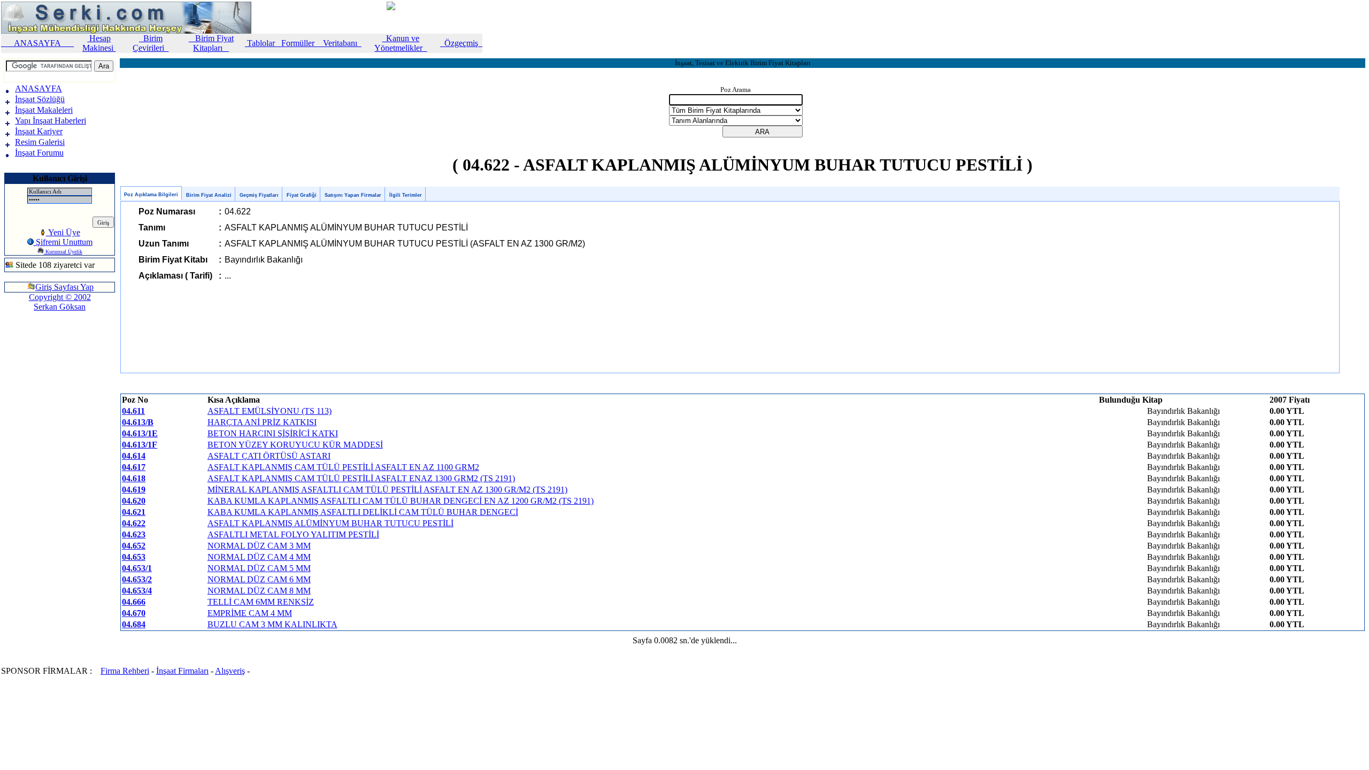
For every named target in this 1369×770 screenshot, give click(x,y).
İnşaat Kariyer (39, 131)
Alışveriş (230, 670)
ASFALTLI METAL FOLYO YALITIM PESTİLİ (293, 534)
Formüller (298, 43)
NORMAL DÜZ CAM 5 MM (259, 568)
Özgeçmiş (461, 43)
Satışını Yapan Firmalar (353, 195)
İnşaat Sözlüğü (40, 99)
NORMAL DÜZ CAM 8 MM (259, 590)
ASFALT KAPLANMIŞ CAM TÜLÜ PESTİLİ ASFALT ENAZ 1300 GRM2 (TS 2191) (361, 478)
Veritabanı (340, 43)
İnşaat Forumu (39, 152)
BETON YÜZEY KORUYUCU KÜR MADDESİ (295, 444)
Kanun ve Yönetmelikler (400, 43)
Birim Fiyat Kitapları (211, 43)
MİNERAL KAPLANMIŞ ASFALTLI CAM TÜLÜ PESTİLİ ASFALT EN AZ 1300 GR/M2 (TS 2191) (387, 489)
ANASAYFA (37, 43)
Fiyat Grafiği (302, 195)
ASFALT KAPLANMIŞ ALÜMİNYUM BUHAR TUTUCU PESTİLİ (330, 523)
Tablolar (261, 43)
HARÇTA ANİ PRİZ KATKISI (262, 422)
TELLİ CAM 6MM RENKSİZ (260, 601)
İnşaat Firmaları (182, 670)
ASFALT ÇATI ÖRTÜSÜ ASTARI (268, 455)
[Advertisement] (36, 355)
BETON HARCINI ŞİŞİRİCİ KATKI (272, 433)
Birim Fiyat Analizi (209, 195)
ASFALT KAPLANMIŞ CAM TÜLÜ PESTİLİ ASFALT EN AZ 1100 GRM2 (343, 467)
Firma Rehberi (125, 670)
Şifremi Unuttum (63, 242)
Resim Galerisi (40, 142)
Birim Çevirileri (150, 43)
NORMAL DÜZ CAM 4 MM (259, 556)
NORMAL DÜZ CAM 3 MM (259, 545)
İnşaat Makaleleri (44, 109)
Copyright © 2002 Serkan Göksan (60, 301)
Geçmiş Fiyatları (259, 195)
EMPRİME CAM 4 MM (249, 613)
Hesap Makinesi (99, 43)
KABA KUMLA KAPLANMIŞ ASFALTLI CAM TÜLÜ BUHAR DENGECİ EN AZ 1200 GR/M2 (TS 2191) (400, 500)
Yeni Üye (63, 232)
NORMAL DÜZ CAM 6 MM (259, 579)
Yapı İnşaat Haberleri (50, 120)
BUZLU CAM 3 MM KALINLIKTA (272, 624)
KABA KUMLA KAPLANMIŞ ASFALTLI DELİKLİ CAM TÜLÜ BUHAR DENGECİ (362, 512)
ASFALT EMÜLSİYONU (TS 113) (269, 410)
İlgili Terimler (405, 195)
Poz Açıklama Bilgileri (151, 194)
